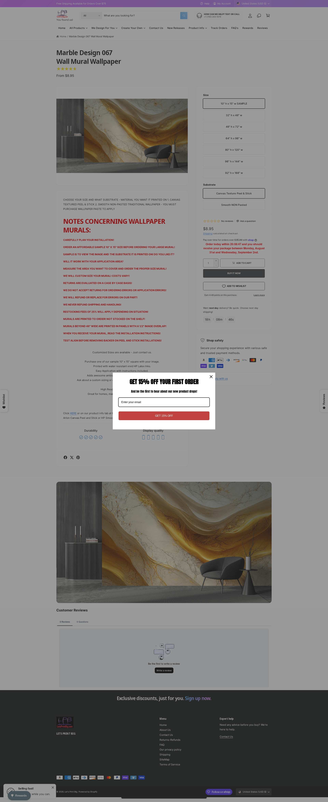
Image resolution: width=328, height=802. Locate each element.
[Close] (211, 377)
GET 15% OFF (164, 415)
